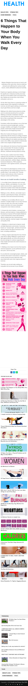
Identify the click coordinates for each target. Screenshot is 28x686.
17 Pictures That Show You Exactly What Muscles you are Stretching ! (12, 440)
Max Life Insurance (13, 640)
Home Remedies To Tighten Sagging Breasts (13, 581)
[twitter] (6, 684)
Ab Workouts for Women (8, 466)
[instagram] (13, 684)
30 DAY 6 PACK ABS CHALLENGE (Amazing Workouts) (13, 529)
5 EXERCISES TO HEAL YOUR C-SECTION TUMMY (12, 556)
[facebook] (8, 684)
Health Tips (4, 12)
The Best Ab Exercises (7, 569)
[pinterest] (22, 684)
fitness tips (14, 12)
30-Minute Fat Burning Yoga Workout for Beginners (12, 504)
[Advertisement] (14, 68)
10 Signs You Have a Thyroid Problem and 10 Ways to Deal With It (13, 453)
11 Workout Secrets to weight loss (10, 517)
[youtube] (19, 684)
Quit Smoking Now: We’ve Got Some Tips (12, 625)
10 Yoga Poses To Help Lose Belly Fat (11, 478)
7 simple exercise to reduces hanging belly (13, 414)
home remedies (6, 15)
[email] (17, 684)
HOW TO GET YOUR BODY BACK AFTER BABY (13, 654)
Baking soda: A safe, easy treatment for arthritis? (13, 646)
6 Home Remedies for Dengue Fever (17, 658)
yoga (14, 15)
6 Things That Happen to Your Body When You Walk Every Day (14, 388)
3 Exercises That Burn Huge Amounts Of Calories (12, 543)
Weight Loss (6, 673)
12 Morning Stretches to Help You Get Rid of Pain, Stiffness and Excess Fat (13, 401)
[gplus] (10, 684)
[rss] (15, 684)
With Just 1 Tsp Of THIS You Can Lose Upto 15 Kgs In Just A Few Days (13, 491)
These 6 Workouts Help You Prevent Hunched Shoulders (14, 427)
